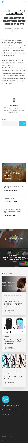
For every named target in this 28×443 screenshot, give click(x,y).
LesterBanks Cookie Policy (11, 406)
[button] (25, 2)
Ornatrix (18, 295)
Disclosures (6, 414)
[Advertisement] (14, 145)
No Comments (14, 31)
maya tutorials (11, 13)
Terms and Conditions (9, 410)
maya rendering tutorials (17, 10)
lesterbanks (9, 28)
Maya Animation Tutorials (14, 371)
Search (4, 120)
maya (6, 10)
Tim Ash (4, 40)
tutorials (19, 13)
